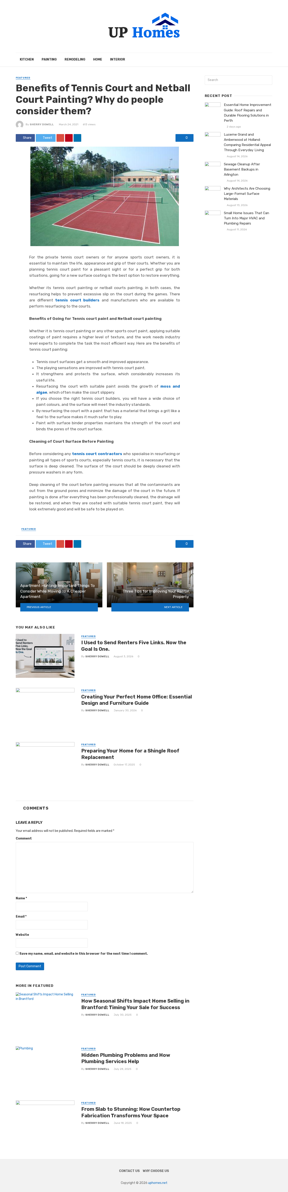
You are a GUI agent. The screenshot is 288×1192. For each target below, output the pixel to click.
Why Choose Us (156, 1171)
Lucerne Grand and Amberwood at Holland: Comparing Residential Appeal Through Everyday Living (247, 142)
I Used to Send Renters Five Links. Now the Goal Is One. (133, 646)
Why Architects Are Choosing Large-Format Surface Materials (247, 193)
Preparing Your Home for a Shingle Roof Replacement (130, 754)
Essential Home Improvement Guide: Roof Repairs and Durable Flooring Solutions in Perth (247, 112)
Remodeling (75, 59)
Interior (117, 59)
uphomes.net (157, 1183)
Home (97, 59)
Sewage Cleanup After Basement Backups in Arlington (242, 169)
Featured (23, 77)
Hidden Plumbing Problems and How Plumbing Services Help (125, 1058)
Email (21, 916)
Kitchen (27, 59)
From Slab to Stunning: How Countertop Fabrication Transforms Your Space (130, 1112)
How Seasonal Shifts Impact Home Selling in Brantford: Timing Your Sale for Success (135, 1004)
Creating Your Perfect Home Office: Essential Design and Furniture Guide (136, 700)
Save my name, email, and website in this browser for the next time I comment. (83, 954)
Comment (24, 838)
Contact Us (129, 1171)
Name (21, 898)
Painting (49, 59)
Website (22, 935)
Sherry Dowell (42, 124)
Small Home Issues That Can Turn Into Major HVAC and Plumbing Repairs (246, 218)
